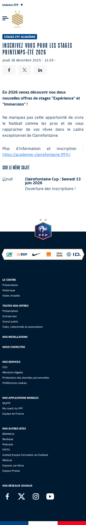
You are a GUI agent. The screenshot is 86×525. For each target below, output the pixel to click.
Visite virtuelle (11, 295)
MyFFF (6, 403)
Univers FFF (10, 5)
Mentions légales (12, 372)
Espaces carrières (13, 465)
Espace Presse (11, 470)
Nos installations (14, 337)
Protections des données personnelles (25, 377)
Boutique (7, 439)
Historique (8, 290)
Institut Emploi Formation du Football (25, 455)
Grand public (10, 321)
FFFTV (6, 449)
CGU (4, 367)
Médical (7, 460)
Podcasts (7, 444)
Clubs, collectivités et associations (22, 326)
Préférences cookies (14, 383)
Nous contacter (13, 347)
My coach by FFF (12, 408)
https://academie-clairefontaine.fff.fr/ (36, 154)
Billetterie (8, 434)
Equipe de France (13, 413)
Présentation (10, 285)
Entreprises (9, 316)
